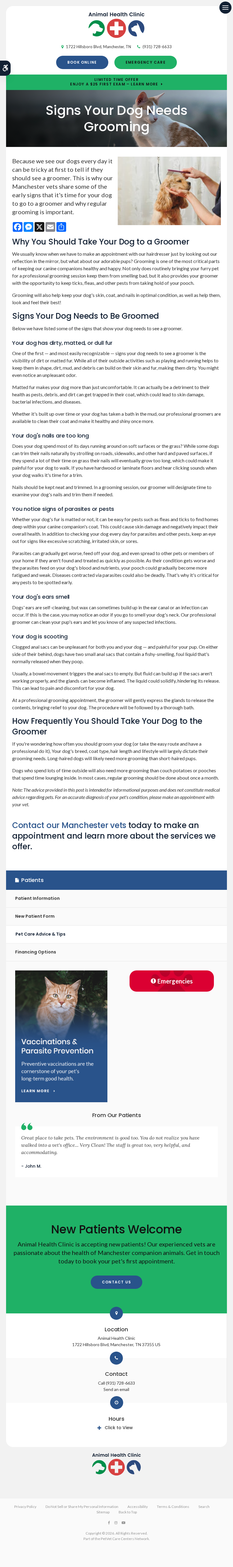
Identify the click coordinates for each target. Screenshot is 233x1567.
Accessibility (137, 1506)
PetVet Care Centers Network (125, 1538)
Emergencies (175, 981)
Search (204, 1506)
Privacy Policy (25, 1506)
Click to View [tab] (119, 1428)
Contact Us (116, 1282)
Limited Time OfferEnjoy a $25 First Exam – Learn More (114, 82)
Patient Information (37, 898)
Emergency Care (146, 62)
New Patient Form (35, 916)
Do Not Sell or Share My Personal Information (82, 1506)
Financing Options (35, 952)
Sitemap (103, 1512)
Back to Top (128, 1512)
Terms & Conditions (173, 1506)
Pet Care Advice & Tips (40, 934)
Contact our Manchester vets (69, 825)
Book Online (82, 62)
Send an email (116, 1389)
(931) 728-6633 (157, 46)
